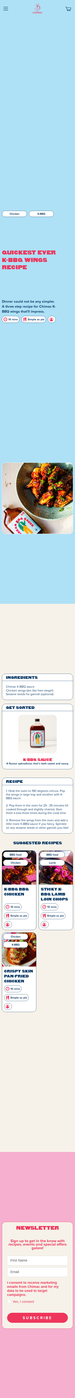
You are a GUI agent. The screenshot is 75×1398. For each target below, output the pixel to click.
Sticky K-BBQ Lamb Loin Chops (54, 894)
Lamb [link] (52, 863)
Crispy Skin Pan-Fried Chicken (18, 976)
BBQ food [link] (16, 855)
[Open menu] (6, 8)
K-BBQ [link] (41, 214)
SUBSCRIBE (37, 1317)
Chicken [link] (14, 214)
